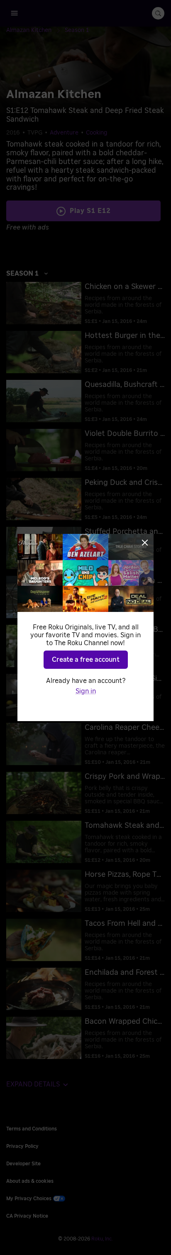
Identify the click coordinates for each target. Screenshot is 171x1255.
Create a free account (86, 659)
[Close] (144, 542)
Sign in (86, 691)
